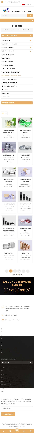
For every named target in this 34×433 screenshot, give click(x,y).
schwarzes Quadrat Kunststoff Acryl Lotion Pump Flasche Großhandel (25, 205)
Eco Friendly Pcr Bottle (8, 68)
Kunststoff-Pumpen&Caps (9, 86)
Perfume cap (5, 89)
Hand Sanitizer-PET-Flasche (9, 79)
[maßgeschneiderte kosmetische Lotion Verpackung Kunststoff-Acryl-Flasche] (8, 123)
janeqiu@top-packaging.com (13, 2)
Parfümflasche (6, 40)
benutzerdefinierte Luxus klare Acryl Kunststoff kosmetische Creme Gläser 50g (8, 205)
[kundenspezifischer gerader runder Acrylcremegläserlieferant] (25, 147)
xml (2, 391)
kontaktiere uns (5, 381)
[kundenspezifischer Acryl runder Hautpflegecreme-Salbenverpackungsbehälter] (25, 172)
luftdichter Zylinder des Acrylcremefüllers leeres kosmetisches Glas (25, 230)
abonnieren (8, 414)
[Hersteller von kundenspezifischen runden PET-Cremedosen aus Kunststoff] (8, 245)
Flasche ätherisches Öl (8, 47)
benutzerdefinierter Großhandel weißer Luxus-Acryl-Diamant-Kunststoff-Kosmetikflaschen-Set (9, 156)
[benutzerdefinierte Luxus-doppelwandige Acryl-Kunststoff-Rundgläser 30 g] (25, 123)
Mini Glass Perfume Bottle (9, 44)
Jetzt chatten (17, 430)
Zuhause (3, 367)
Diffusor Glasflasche (7, 61)
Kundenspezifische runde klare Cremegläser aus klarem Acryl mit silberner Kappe (8, 181)
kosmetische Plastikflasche (9, 82)
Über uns (3, 371)
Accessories (5, 93)
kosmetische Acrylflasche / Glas (22, 30)
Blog (2, 388)
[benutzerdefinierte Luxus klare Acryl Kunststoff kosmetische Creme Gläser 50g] (8, 196)
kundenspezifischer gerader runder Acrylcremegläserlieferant (25, 156)
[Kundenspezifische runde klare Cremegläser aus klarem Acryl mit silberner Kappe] (8, 172)
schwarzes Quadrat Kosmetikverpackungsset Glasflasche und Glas (8, 230)
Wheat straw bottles (7, 65)
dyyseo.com (22, 426)
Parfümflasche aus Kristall (8, 359)
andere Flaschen (6, 96)
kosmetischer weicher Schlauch (10, 72)
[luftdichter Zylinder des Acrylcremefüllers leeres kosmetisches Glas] (25, 221)
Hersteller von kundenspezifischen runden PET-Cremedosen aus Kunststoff (8, 254)
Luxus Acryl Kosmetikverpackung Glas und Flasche (25, 254)
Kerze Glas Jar (6, 58)
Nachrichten (4, 377)
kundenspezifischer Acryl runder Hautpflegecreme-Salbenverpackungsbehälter (25, 181)
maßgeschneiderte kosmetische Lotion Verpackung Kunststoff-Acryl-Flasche (8, 132)
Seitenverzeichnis (6, 384)
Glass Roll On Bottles (8, 54)
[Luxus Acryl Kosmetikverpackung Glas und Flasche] (25, 245)
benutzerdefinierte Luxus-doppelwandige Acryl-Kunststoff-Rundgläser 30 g (25, 132)
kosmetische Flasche (7, 51)
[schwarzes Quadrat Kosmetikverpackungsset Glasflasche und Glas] (8, 221)
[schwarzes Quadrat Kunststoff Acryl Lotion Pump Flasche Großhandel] (25, 196)
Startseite (7, 30)
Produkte (4, 374)
